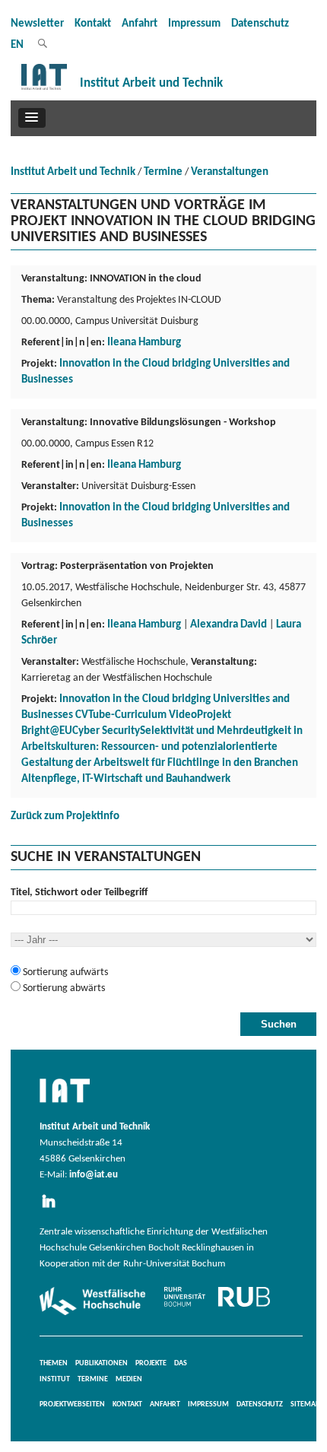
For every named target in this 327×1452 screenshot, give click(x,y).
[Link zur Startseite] (44, 90)
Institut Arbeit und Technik (73, 172)
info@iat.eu (93, 1175)
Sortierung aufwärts (64, 972)
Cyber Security (106, 731)
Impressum (194, 24)
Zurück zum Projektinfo (65, 816)
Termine (163, 172)
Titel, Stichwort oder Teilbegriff (79, 892)
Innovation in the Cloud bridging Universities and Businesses (155, 372)
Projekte (151, 1363)
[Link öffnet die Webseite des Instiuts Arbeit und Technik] (65, 1103)
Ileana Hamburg (144, 342)
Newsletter (37, 24)
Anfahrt (139, 24)
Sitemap (304, 1404)
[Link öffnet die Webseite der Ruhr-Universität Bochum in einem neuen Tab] (217, 1307)
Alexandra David (228, 625)
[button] (32, 118)
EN (17, 45)
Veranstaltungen (229, 172)
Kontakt (93, 24)
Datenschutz (260, 24)
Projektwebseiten (72, 1404)
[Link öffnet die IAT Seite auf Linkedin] (53, 1208)
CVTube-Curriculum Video (136, 715)
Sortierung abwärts (63, 988)
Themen (54, 1363)
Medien (129, 1379)
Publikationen (101, 1363)
